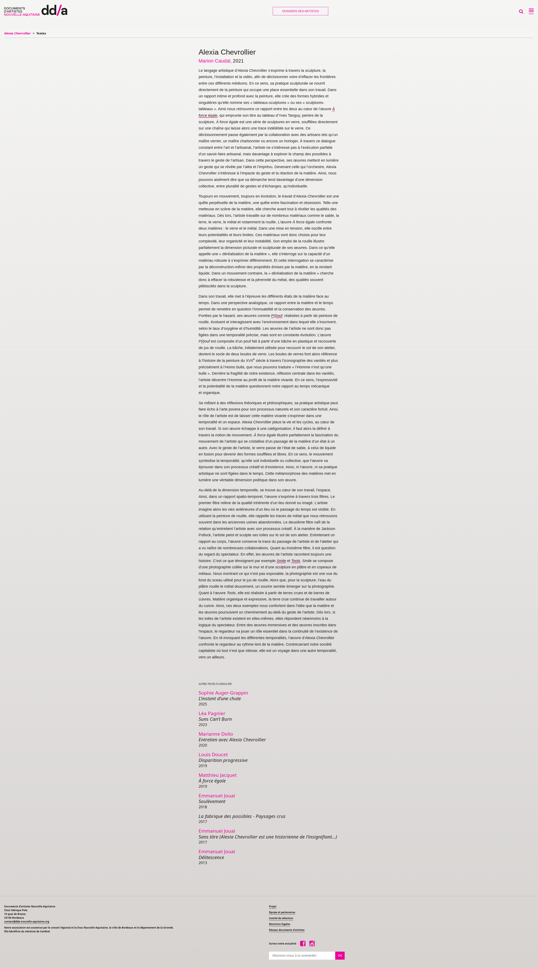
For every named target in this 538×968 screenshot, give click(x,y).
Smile (281, 561)
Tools (295, 561)
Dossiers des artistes (300, 11)
